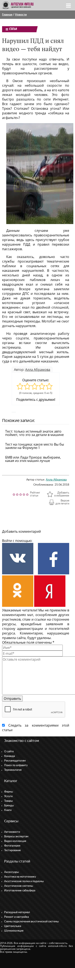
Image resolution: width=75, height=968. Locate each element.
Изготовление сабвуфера (19, 890)
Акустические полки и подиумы (24, 881)
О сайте (9, 751)
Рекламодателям (15, 760)
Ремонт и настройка (16, 917)
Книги (7, 810)
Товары (8, 801)
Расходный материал (17, 912)
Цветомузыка (12, 926)
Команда (9, 756)
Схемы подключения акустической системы (31, 921)
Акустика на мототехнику (20, 876)
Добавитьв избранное (61, 494)
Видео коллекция (15, 841)
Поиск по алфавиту (16, 765)
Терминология (12, 770)
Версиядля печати (62, 502)
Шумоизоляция (13, 930)
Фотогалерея (12, 845)
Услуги (8, 796)
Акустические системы (18, 886)
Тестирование (12, 850)
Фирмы (8, 791)
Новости (21, 14)
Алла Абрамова (37, 369)
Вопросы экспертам (16, 836)
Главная (7, 14)
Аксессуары (11, 872)
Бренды (9, 805)
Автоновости (12, 832)
